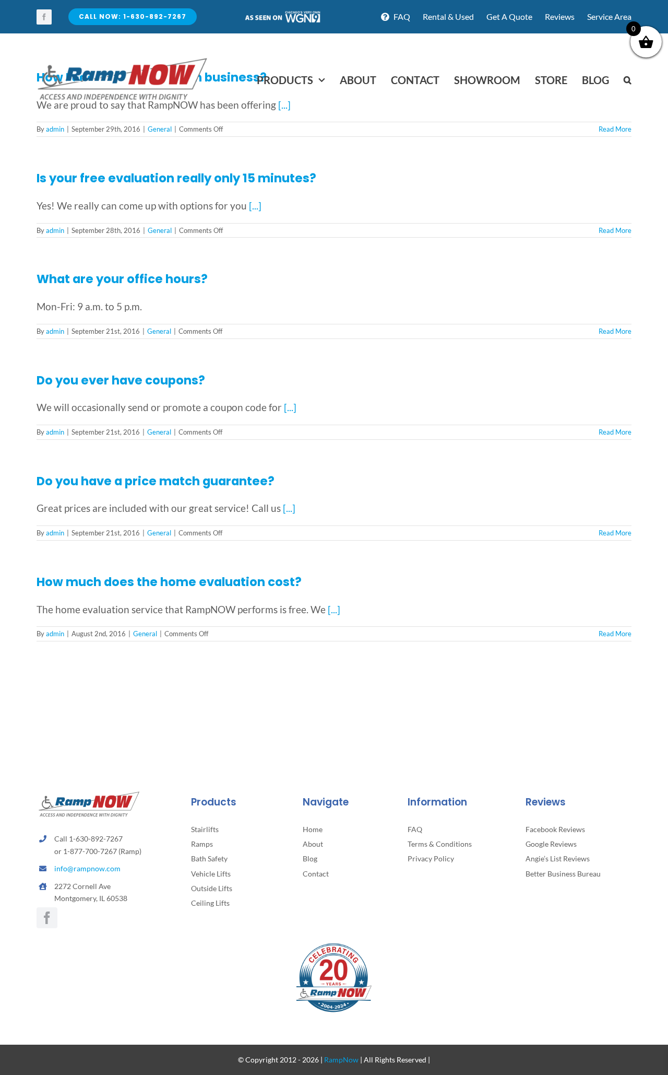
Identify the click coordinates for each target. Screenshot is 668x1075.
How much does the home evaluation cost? (169, 582)
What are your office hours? (122, 279)
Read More (615, 230)
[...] (255, 206)
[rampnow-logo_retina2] (123, 59)
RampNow (341, 1059)
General (160, 230)
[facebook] (44, 17)
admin (55, 230)
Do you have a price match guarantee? (156, 481)
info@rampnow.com (87, 868)
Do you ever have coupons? (121, 380)
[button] (627, 80)
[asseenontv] (282, 15)
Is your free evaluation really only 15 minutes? (176, 178)
